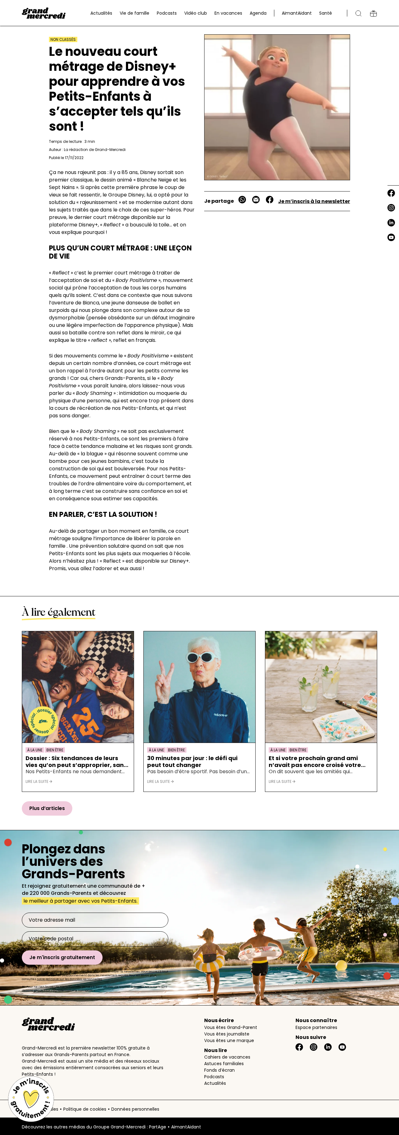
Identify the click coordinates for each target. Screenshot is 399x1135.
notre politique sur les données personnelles (69, 979)
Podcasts (167, 13)
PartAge (157, 1127)
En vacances (228, 13)
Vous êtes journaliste (226, 1034)
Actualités (101, 13)
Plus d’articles (47, 808)
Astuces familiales (224, 1063)
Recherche (358, 13)
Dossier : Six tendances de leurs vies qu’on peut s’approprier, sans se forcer (76, 761)
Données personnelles (135, 1109)
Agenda (258, 13)
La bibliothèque (373, 13)
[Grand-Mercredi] (43, 13)
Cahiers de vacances (227, 1057)
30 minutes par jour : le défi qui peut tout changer (192, 761)
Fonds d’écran (219, 1070)
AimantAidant (297, 13)
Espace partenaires (316, 1027)
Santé (325, 13)
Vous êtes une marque (229, 1040)
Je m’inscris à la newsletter (314, 201)
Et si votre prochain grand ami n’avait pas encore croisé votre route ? (315, 761)
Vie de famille (134, 13)
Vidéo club (195, 13)
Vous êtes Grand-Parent (230, 1027)
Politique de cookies (84, 1109)
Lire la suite (37, 781)
